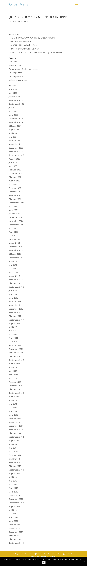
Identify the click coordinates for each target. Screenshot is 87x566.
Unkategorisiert (16, 76)
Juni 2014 (13, 448)
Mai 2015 (13, 407)
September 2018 (16, 287)
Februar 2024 (15, 140)
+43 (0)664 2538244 (66, 554)
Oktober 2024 (15, 126)
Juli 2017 (13, 327)
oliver (14, 21)
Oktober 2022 (15, 177)
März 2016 (13, 378)
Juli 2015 (13, 400)
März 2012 (13, 521)
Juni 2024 (13, 137)
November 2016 (16, 352)
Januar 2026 (14, 96)
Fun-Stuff (13, 61)
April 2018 (13, 294)
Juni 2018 (13, 290)
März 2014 (13, 451)
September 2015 (16, 393)
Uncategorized (15, 72)
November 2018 (16, 279)
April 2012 (13, 517)
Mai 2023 (13, 166)
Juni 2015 (13, 404)
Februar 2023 (15, 169)
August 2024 (14, 129)
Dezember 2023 (16, 148)
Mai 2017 (13, 334)
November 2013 (16, 462)
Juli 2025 (13, 107)
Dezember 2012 (16, 499)
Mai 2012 (13, 513)
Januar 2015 (14, 422)
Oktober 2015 (15, 389)
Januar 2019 (14, 276)
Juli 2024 (13, 133)
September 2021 (16, 202)
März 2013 (13, 491)
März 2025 (13, 115)
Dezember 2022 (16, 173)
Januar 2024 (14, 144)
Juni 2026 (13, 89)
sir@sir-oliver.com (48, 554)
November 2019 (16, 250)
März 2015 (13, 415)
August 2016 (14, 363)
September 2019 (16, 257)
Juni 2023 (13, 162)
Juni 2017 (13, 330)
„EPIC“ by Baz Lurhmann (20, 41)
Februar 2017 (15, 345)
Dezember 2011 (16, 532)
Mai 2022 (13, 184)
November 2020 (16, 221)
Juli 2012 (13, 510)
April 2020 (13, 232)
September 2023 (16, 155)
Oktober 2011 (15, 539)
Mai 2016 (13, 371)
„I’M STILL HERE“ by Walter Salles (23, 45)
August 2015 (14, 396)
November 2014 (16, 429)
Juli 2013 (13, 477)
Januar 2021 (14, 213)
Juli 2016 (13, 367)
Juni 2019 (13, 265)
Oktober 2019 (15, 254)
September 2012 (16, 502)
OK (43, 562)
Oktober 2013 (15, 466)
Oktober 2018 (15, 283)
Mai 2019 (13, 268)
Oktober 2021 (15, 199)
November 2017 (16, 312)
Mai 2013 (13, 484)
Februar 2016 (15, 382)
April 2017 (13, 338)
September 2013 (16, 469)
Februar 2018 (15, 301)
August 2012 (14, 506)
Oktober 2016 (15, 356)
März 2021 (13, 210)
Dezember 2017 (16, 309)
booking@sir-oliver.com (27, 554)
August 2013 (14, 473)
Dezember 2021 (16, 191)
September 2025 (16, 104)
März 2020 (13, 235)
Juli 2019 (13, 261)
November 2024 (16, 122)
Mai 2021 (13, 206)
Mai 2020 (13, 228)
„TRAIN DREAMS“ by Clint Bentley (24, 48)
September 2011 (16, 543)
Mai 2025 (13, 111)
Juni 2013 (13, 480)
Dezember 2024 (16, 118)
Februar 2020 (15, 239)
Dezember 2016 (16, 349)
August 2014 (14, 440)
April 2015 (13, 411)
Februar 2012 (15, 524)
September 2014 (16, 437)
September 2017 (16, 320)
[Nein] (84, 561)
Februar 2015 (15, 418)
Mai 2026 (13, 93)
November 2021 (16, 195)
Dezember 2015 (16, 385)
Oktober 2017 (15, 316)
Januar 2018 (14, 305)
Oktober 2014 (15, 433)
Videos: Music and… (18, 80)
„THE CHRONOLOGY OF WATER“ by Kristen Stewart (31, 37)
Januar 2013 (14, 495)
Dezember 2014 (16, 426)
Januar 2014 (14, 458)
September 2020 (16, 224)
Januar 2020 (14, 243)
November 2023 (16, 151)
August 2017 (14, 323)
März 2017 (13, 341)
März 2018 (13, 298)
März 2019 (13, 272)
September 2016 (16, 360)
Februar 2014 (15, 455)
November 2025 (16, 100)
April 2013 (13, 488)
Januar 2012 (14, 528)
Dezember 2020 (16, 217)
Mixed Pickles (15, 65)
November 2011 (16, 535)
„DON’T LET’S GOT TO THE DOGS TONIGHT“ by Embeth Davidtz (36, 52)
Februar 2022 (15, 188)
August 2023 (14, 159)
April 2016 (13, 374)
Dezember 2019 (16, 246)
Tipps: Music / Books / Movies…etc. (24, 69)
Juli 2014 (13, 444)
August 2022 (14, 180)
